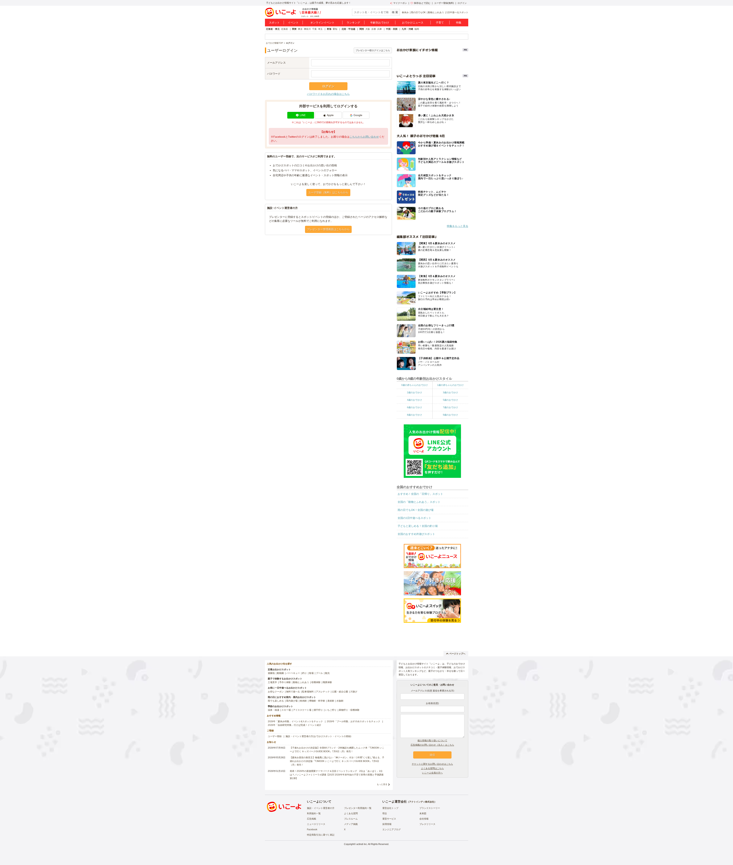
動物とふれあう (436, 12)
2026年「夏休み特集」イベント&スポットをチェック (295, 721)
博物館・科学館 (317, 700)
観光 (327, 673)
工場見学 (272, 682)
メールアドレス (276, 62)
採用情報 (387, 824)
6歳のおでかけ (414, 407)
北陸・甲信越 (348, 29)
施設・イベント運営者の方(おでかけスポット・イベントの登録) (318, 736)
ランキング (353, 22)
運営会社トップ (390, 808)
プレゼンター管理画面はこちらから (328, 229)
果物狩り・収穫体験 (349, 710)
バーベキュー (293, 673)
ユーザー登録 (275, 736)
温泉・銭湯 (273, 710)
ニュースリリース (316, 824)
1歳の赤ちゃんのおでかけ (450, 385)
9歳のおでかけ (450, 415)
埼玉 (320, 29)
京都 (373, 29)
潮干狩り (318, 710)
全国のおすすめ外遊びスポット (416, 533)
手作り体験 (285, 682)
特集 (458, 22)
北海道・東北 (273, 29)
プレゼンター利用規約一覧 (357, 808)
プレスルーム (351, 818)
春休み (405, 12)
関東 (294, 29)
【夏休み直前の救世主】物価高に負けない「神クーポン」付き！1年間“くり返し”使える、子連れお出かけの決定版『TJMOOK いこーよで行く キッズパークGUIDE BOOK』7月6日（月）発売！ (337, 761)
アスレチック (323, 691)
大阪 (367, 29)
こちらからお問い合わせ (364, 136)
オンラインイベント (322, 22)
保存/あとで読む (422, 3)
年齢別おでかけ (379, 22)
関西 (361, 29)
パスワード (273, 73)
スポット (274, 22)
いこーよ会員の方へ (432, 772)
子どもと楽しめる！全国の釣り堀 (418, 525)
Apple (330, 115)
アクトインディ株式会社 (421, 801)
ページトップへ (457, 653)
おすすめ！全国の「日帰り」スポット (420, 493)
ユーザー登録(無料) (444, 3)
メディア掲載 (351, 824)
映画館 (303, 700)
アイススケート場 (302, 710)
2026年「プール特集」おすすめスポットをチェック (353, 721)
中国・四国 (391, 29)
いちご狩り (331, 710)
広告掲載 (311, 818)
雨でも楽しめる (276, 700)
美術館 (330, 700)
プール (319, 673)
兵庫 (379, 29)
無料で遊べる (293, 691)
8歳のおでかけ (414, 415)
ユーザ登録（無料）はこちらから (328, 192)
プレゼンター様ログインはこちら (373, 50)
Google (358, 115)
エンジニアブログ (391, 829)
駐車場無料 (308, 691)
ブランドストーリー (429, 808)
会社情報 (424, 818)
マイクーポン (400, 3)
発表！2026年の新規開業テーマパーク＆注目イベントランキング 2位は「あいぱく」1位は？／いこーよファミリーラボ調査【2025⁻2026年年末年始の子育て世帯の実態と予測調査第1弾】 (337, 775)
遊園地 (271, 673)
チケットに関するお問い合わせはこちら (432, 764)
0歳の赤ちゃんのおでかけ (414, 385)
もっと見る (382, 784)
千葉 (314, 29)
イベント (293, 22)
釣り (304, 673)
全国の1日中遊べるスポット (414, 517)
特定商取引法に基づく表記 (320, 835)
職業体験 (327, 682)
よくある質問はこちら (432, 768)
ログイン (462, 3)
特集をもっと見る (457, 226)
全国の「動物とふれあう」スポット (419, 501)
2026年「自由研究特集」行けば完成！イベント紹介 (294, 725)
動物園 (280, 673)
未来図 (422, 813)
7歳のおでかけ (450, 407)
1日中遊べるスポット (457, 12)
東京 (300, 29)
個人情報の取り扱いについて (432, 740)
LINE (303, 115)
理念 (384, 813)
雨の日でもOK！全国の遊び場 (416, 509)
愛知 (335, 29)
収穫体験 (315, 682)
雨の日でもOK (418, 12)
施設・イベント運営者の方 (320, 808)
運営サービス (389, 818)
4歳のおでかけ (414, 400)
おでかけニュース (412, 22)
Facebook (312, 829)
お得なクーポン (276, 691)
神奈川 (307, 29)
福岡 (416, 29)
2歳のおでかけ (414, 392)
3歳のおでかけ (450, 392)
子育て (440, 22)
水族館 (340, 700)
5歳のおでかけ (450, 400)
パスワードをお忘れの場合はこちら (328, 93)
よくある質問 (351, 813)
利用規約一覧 (314, 813)
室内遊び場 (292, 700)
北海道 (284, 29)
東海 (329, 29)
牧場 (311, 673)
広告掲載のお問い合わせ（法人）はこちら (432, 745)
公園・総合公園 (340, 691)
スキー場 (286, 710)
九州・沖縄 (407, 29)
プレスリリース (427, 824)
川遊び (353, 691)
